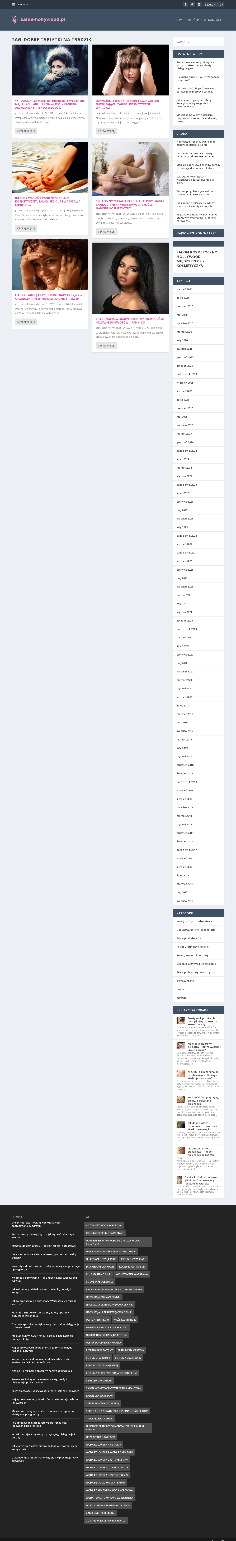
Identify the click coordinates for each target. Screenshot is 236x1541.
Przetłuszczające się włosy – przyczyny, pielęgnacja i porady (43, 1436)
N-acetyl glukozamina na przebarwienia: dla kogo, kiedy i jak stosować (203, 1075)
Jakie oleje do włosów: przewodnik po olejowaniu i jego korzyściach (45, 1447)
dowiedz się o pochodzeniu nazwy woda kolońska (113, 1242)
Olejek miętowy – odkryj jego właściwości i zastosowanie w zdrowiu (37, 1224)
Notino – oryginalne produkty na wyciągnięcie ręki (42, 1371)
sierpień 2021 (184, 561)
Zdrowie (181, 997)
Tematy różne (185, 980)
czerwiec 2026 (185, 306)
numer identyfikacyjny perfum (106, 1335)
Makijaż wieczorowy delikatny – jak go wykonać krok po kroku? (204, 1047)
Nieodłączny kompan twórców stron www (53, 4)
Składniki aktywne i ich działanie (196, 963)
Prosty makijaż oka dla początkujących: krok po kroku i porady (202, 1021)
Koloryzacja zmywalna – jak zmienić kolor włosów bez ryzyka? (44, 1279)
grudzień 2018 (185, 765)
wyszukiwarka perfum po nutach (108, 1505)
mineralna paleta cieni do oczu (107, 1327)
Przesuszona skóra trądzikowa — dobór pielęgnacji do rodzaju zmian (196, 1153)
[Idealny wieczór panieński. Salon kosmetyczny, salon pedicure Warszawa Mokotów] (50, 167)
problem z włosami (99, 1380)
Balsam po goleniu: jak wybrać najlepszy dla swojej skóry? (195, 193)
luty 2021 (182, 603)
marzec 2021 (184, 595)
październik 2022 (187, 535)
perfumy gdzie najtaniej (102, 1365)
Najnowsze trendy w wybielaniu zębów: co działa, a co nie (196, 143)
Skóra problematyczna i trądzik (196, 972)
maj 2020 (182, 663)
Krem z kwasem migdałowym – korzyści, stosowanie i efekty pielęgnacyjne (195, 65)
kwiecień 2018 (185, 807)
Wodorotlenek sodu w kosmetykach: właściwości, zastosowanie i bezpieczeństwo (41, 1360)
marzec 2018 (184, 815)
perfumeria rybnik (98, 1357)
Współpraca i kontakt (204, 20)
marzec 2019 (184, 739)
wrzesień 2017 (185, 858)
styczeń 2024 (184, 476)
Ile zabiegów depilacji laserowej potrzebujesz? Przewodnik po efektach (39, 1424)
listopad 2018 (185, 773)
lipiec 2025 (183, 399)
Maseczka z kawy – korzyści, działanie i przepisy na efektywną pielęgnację (43, 1412)
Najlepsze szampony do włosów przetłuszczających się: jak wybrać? (45, 1401)
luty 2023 (182, 527)
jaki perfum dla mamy (100, 1266)
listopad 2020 (185, 620)
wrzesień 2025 (185, 382)
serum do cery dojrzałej (102, 1403)
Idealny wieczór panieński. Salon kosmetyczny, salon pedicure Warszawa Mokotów (47, 201)
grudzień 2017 (185, 833)
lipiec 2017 (183, 875)
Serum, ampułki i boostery (193, 955)
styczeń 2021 (184, 612)
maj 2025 (182, 416)
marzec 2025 (184, 433)
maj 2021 (182, 578)
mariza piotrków (97, 1319)
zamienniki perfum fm (100, 1513)
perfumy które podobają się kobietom (111, 1373)
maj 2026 (182, 314)
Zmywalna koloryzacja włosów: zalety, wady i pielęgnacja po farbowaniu (39, 1381)
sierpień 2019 (184, 697)
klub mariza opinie (98, 1274)
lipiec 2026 (183, 297)
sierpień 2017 (184, 867)
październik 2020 (187, 629)
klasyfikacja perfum (132, 1266)
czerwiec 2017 (185, 883)
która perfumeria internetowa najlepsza (114, 1289)
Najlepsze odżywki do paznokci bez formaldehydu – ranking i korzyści (43, 1349)
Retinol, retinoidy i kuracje (193, 946)
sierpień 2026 (184, 289)
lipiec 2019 (183, 705)
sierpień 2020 (184, 637)
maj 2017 (182, 892)
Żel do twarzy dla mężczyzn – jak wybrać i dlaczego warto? (43, 1236)
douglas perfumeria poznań (105, 1233)
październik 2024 (187, 450)
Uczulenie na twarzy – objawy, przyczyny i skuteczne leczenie (195, 155)
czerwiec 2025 (185, 408)
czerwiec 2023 (185, 501)
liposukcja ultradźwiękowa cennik (109, 1304)
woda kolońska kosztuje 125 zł (107, 1475)
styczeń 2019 (184, 756)
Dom (179, 20)
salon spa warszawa (99, 1395)
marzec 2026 (184, 331)
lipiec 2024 (183, 459)
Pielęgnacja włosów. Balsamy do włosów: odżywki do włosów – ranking (130, 320)
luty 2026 (182, 340)
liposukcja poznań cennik (103, 1297)
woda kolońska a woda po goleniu (109, 1452)
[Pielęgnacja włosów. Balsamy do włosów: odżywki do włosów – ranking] (130, 278)
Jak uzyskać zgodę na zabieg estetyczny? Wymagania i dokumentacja (194, 103)
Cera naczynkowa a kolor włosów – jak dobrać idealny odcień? (44, 1256)
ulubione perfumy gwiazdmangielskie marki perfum (115, 1427)
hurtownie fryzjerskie (101, 1259)
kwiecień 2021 (185, 586)
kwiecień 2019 (185, 731)
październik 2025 (187, 374)
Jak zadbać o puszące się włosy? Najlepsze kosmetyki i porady (196, 204)
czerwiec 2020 (185, 654)
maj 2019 (182, 722)
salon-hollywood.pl (30, 113)
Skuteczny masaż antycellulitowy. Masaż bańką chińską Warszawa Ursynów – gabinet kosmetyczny (130, 204)
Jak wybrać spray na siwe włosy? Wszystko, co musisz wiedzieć (44, 1302)
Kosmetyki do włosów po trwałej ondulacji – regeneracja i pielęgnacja (46, 1267)
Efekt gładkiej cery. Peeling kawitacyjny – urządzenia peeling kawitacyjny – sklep (48, 297)
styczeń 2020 (184, 688)
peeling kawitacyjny (99, 1350)
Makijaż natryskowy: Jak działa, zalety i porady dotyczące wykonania (40, 1314)
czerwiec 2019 (185, 714)
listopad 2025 (185, 365)
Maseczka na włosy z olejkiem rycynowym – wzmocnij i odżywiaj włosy (197, 118)
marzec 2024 (184, 467)
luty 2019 (182, 748)
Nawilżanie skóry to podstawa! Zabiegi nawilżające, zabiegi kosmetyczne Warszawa (127, 104)
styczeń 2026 (184, 348)
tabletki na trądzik (99, 1418)
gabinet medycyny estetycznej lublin (111, 1251)
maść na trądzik (125, 1319)
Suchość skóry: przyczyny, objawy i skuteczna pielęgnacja (203, 1100)
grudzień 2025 (185, 357)
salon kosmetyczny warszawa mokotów (113, 1388)
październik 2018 (187, 782)
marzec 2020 (184, 680)
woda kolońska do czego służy (107, 1467)
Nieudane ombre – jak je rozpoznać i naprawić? (198, 78)
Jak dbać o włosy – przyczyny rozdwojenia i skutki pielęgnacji (202, 1126)
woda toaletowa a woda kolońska (109, 1497)
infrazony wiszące (133, 1259)
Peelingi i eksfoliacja (189, 938)
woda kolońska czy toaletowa (107, 1459)
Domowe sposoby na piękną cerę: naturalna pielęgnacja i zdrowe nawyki (45, 1326)
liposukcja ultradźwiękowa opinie (109, 1312)
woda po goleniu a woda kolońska (109, 1490)
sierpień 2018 (184, 799)
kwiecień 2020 (185, 671)
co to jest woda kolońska (104, 1225)
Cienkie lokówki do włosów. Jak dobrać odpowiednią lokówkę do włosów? (201, 1180)
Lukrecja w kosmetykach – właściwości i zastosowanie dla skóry (195, 179)
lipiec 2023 (183, 493)
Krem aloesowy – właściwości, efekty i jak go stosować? (45, 1391)
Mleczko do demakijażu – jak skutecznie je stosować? (44, 1246)
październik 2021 (187, 552)
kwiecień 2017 (185, 901)
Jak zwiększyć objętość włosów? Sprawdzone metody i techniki (196, 90)
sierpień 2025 (184, 391)
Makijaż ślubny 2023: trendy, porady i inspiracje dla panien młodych (198, 166)
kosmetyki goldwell (99, 1281)
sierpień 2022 (184, 544)
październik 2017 (187, 849)
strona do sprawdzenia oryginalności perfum (117, 1411)
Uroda (58, 113)
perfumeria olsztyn (131, 1350)
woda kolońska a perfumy (103, 1444)
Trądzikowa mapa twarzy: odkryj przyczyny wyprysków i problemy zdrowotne (197, 217)
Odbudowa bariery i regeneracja (196, 929)
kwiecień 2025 (185, 425)
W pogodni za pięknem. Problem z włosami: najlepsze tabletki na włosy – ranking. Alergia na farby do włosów (49, 104)
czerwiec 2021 (185, 569)
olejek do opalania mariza (103, 1342)
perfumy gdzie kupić (128, 1357)
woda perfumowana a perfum (105, 1482)
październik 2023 (187, 484)
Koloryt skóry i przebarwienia (194, 921)
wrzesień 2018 (185, 790)
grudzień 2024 (185, 442)
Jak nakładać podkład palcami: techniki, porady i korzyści (41, 1291)
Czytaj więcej (26, 131)
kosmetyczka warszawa (132, 1274)
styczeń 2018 (184, 824)
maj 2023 (182, 510)
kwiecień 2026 (185, 323)
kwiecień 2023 (185, 518)
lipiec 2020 (183, 646)
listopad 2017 (185, 841)
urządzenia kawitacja (100, 1437)
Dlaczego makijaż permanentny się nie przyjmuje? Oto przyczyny (45, 1459)
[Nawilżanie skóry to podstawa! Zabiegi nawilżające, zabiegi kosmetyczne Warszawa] (130, 70)
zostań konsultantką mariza (106, 1520)
